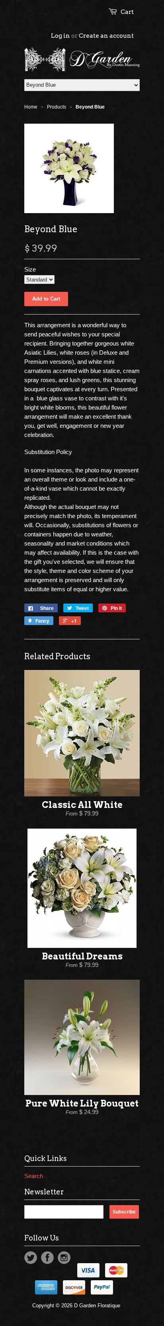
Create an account (106, 35)
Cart (127, 12)
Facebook (47, 1257)
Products (56, 107)
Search (33, 1176)
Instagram (64, 1257)
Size (30, 269)
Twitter (30, 1257)
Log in (60, 35)
